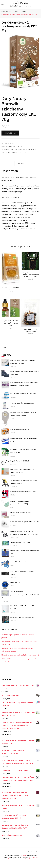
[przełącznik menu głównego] (2, 4)
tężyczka (8, 152)
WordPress (29, 859)
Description (21, 163)
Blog (37, 851)
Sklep (30, 851)
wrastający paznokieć (19, 152)
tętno (3, 152)
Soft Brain (20, 3)
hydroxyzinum (22, 149)
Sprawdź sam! (10, 133)
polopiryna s (32, 149)
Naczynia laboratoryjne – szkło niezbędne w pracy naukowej (20, 655)
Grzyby (20, 146)
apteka (7, 149)
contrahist (14, 149)
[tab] (21, 163)
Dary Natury (13, 146)
